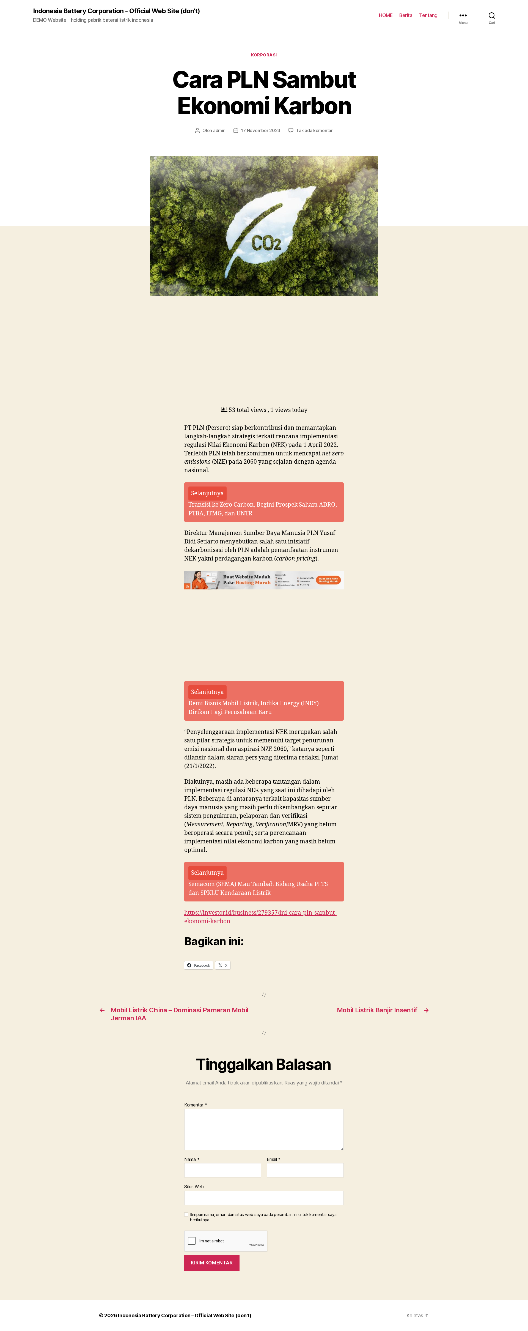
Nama (191, 1159)
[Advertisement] (80, 363)
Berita (405, 15)
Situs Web (194, 1186)
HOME (385, 15)
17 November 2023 (260, 130)
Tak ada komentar (314, 130)
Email (273, 1159)
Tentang (428, 15)
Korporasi (264, 55)
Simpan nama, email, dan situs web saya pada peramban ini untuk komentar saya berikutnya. (263, 1217)
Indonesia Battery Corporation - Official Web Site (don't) (116, 11)
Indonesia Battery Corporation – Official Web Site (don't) (184, 1315)
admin (219, 130)
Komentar (195, 1105)
